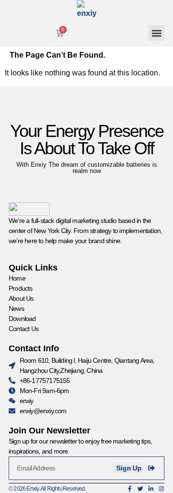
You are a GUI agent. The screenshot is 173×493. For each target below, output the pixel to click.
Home (17, 278)
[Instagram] (161, 489)
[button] (156, 33)
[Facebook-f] (130, 489)
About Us (21, 298)
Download (22, 318)
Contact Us (23, 329)
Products (21, 288)
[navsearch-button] (112, 31)
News (16, 308)
